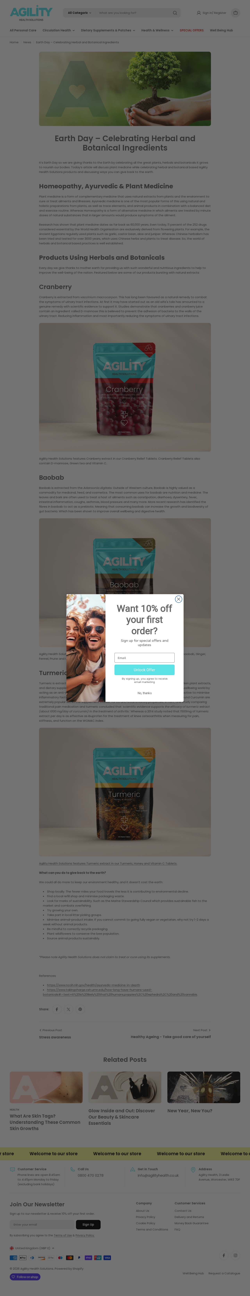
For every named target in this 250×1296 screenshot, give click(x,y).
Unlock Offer (144, 670)
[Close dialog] (178, 599)
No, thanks (145, 693)
